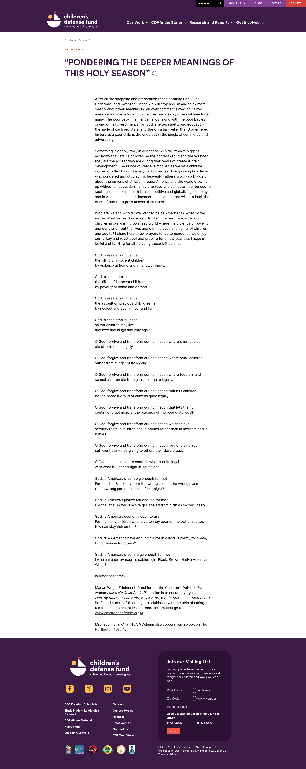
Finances (118, 716)
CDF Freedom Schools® (81, 704)
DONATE (296, 3)
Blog (258, 3)
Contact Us (120, 729)
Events (276, 3)
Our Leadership (123, 710)
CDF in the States (167, 23)
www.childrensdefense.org (117, 613)
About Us (235, 3)
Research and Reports (209, 23)
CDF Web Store (123, 735)
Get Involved (248, 23)
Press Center (122, 723)
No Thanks (206, 723)
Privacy (174, 754)
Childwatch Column (76, 40)
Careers (118, 704)
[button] (155, 73)
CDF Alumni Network (79, 720)
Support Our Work (77, 732)
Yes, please (175, 723)
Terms (162, 754)
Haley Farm (72, 726)
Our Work (135, 23)
